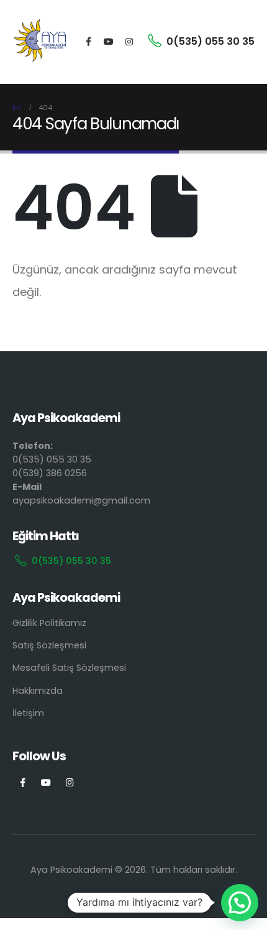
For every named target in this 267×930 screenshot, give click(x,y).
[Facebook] (88, 41)
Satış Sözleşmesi (49, 645)
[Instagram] (129, 41)
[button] (239, 902)
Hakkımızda (37, 690)
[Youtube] (108, 41)
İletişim (28, 713)
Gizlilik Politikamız (49, 623)
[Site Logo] (40, 42)
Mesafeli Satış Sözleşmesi (69, 667)
